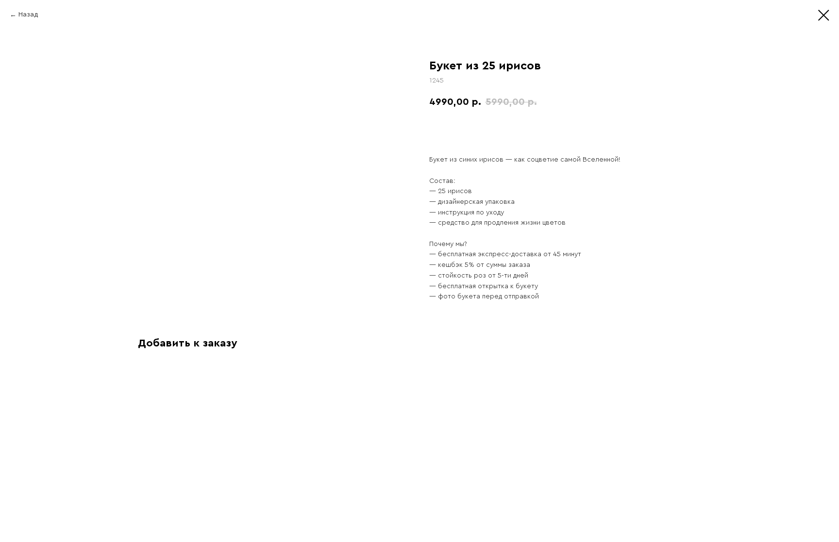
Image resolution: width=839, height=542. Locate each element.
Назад (28, 14)
